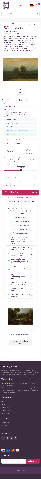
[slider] (21, 170)
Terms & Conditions (7, 410)
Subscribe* (32, 461)
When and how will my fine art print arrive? (19, 283)
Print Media (4, 425)
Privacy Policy (5, 407)
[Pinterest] (15, 438)
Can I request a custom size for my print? (19, 254)
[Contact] (35, 197)
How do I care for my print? (18, 289)
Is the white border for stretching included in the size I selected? (20, 261)
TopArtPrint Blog (6, 428)
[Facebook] (7, 438)
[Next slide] (33, 327)
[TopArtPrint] (6, 5)
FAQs (3, 404)
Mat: (10, 127)
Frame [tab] (17, 143)
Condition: (10, 119)
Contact (3, 401)
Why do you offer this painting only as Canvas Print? (19, 277)
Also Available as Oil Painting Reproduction (21, 201)
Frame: (11, 123)
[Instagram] (11, 438)
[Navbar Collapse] (20, 5)
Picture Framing (6, 422)
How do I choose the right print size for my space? (20, 248)
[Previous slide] (7, 327)
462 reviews (10, 385)
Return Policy (5, 413)
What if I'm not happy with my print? (20, 295)
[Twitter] (3, 438)
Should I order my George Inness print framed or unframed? (20, 269)
